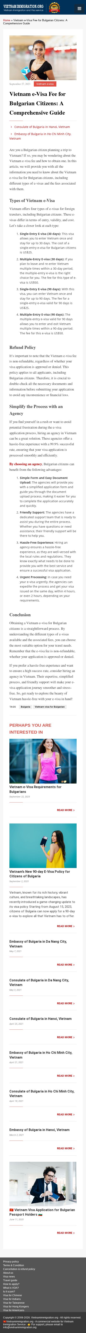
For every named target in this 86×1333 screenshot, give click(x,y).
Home (6, 20)
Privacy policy (11, 1261)
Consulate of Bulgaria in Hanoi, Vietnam (42, 127)
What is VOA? (11, 1287)
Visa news (9, 1276)
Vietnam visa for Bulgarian (50, 707)
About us (8, 1272)
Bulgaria (25, 707)
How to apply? (11, 1284)
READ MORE (64, 810)
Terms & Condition (13, 1265)
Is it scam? (9, 1291)
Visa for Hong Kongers (16, 1306)
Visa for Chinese (12, 1295)
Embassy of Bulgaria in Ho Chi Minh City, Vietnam (40, 136)
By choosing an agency (25, 463)
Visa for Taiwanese (14, 1302)
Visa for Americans (13, 1310)
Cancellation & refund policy (19, 1269)
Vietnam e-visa (45, 84)
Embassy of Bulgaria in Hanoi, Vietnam (39, 1130)
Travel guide (10, 1280)
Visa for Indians (12, 1299)
